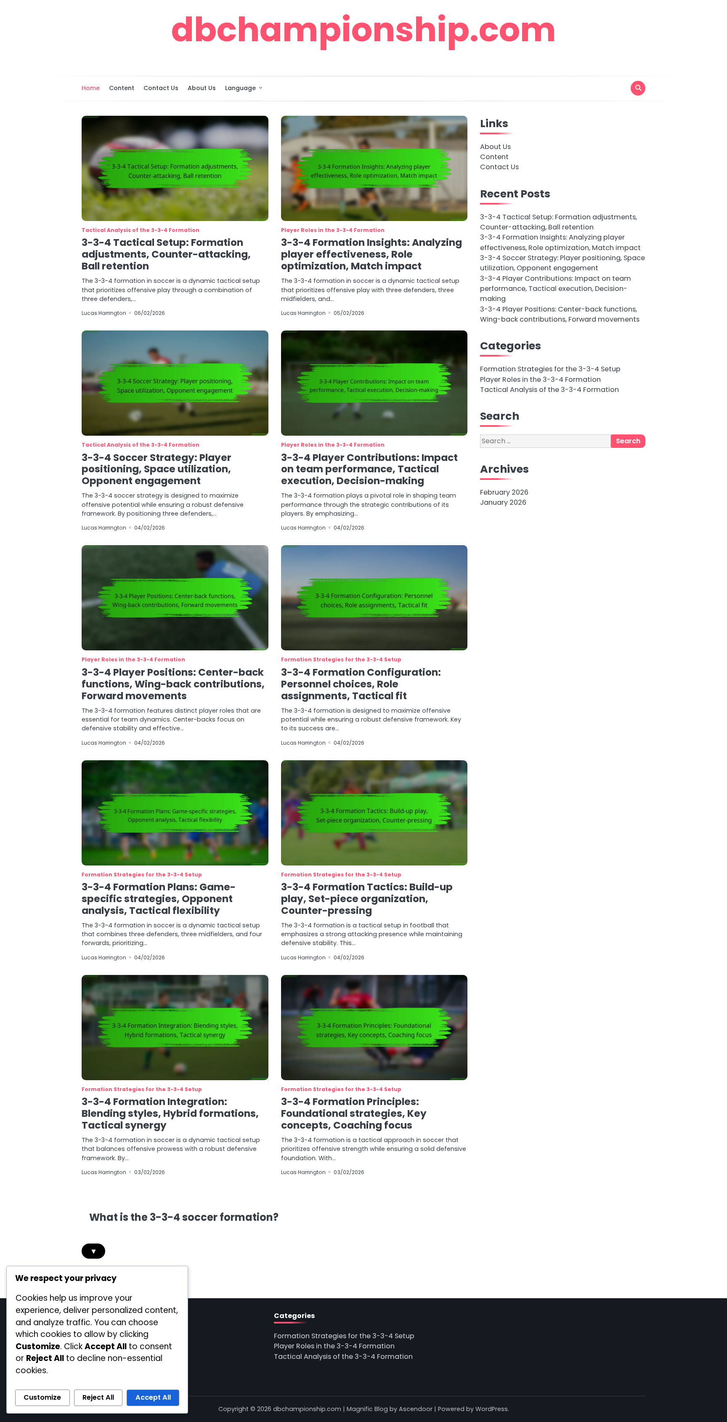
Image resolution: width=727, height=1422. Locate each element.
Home (91, 88)
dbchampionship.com (363, 29)
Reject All (98, 1397)
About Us (202, 88)
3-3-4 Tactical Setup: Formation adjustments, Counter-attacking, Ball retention (166, 254)
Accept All (153, 1397)
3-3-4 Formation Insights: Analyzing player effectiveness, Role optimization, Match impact (371, 254)
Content (121, 88)
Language (240, 88)
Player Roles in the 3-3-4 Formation (333, 230)
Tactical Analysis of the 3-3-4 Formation (140, 230)
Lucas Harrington (104, 313)
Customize (42, 1397)
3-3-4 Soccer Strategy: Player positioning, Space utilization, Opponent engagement (156, 469)
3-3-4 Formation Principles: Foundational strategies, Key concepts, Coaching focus (354, 1113)
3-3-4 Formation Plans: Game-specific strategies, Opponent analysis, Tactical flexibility (159, 898)
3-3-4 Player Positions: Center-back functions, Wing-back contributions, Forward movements (173, 684)
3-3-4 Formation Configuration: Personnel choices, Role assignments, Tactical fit (361, 684)
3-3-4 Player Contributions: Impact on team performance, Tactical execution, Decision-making (369, 469)
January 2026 (503, 503)
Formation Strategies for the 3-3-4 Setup (341, 659)
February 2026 (504, 492)
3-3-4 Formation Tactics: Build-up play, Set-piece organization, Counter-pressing (367, 898)
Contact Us (160, 88)
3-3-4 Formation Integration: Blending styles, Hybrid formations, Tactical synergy (170, 1113)
